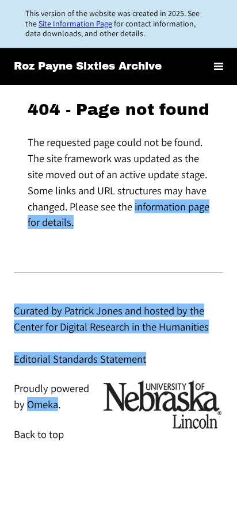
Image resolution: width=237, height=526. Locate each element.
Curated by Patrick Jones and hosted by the (109, 310)
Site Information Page (75, 23)
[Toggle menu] (218, 67)
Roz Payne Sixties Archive (88, 66)
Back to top (39, 434)
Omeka (42, 404)
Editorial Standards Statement (80, 359)
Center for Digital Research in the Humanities (111, 326)
